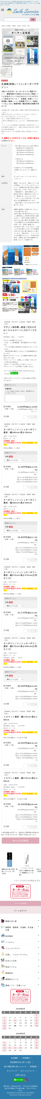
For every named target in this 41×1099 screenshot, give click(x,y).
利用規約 (33, 1066)
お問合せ (5, 141)
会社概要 (14, 1058)
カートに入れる (20, 840)
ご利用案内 (25, 1058)
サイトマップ (12, 1071)
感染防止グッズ (11, 979)
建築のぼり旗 (11, 921)
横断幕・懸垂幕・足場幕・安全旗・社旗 (18, 26)
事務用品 (9, 973)
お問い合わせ (20, 1075)
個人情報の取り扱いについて (15, 1066)
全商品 (3, 26)
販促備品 (9, 936)
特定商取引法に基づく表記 (20, 1062)
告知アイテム (11, 967)
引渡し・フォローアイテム (16, 955)
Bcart (29, 1095)
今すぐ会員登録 (27, 443)
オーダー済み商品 (20, 996)
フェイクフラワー (12, 948)
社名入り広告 (11, 961)
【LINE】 (7, 374)
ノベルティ (10, 942)
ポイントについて (27, 1071)
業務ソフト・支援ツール (15, 985)
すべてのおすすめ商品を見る (28, 881)
